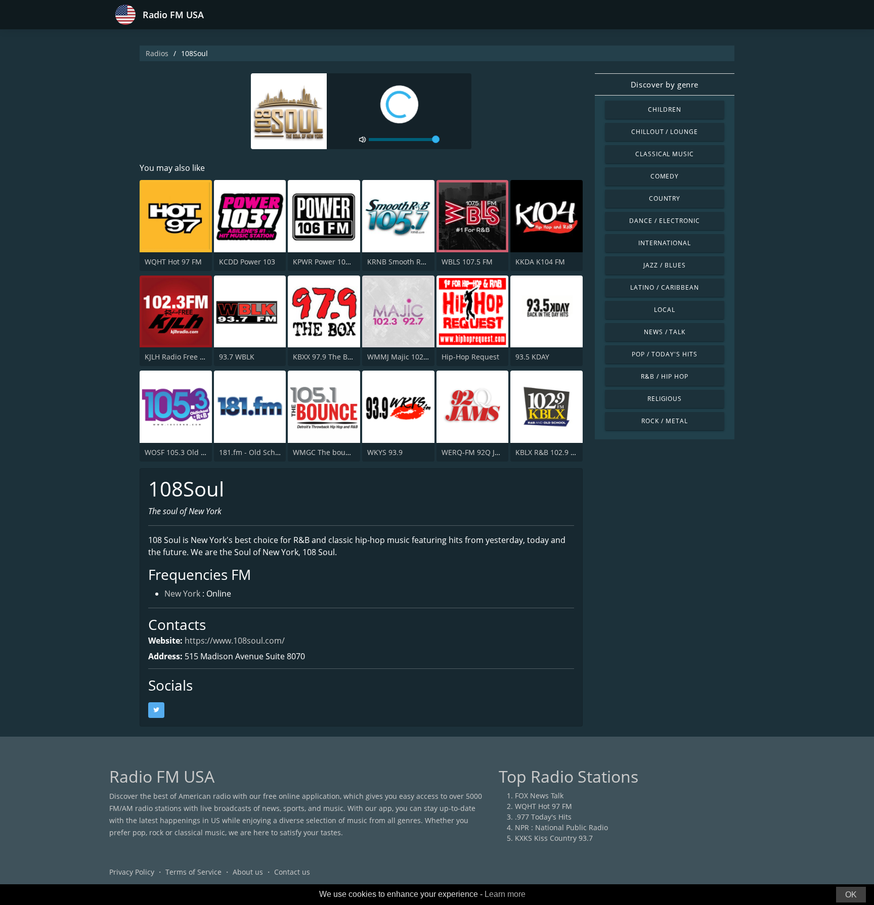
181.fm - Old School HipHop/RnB (274, 452)
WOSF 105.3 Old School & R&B (195, 452)
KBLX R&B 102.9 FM (548, 452)
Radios (157, 53)
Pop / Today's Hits (664, 354)
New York (182, 593)
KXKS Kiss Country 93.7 (554, 838)
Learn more (505, 894)
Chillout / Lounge (664, 131)
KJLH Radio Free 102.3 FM (187, 356)
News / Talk (665, 332)
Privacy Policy (131, 872)
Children (664, 109)
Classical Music (664, 154)
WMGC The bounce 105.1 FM (341, 452)
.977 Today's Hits (543, 817)
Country (665, 198)
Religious (664, 398)
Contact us (292, 872)
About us (248, 872)
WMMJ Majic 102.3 (398, 356)
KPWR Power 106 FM (327, 261)
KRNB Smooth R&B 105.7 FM (415, 261)
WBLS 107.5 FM (467, 261)
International (664, 243)
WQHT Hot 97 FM (173, 261)
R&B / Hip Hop (664, 376)
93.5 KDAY (532, 356)
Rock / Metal (664, 421)
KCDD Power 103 (247, 261)
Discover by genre (664, 84)
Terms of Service (193, 872)
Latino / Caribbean (664, 287)
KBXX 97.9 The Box (324, 356)
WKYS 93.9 (385, 452)
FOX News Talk (539, 795)
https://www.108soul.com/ (235, 640)
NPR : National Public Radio (561, 827)
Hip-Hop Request (470, 356)
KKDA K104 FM (540, 261)
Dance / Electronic (664, 220)
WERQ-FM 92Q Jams (475, 452)
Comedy (664, 176)
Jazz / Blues (664, 265)
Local (664, 309)
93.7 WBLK (236, 356)
